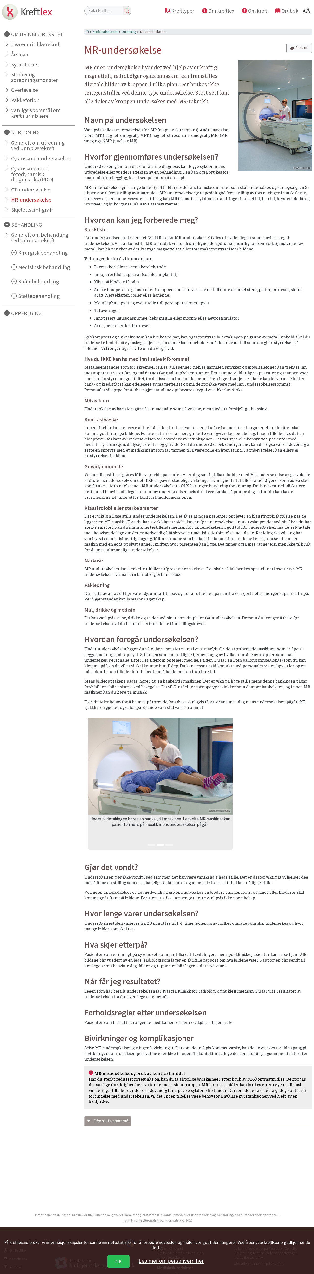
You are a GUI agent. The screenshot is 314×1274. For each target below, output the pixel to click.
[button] (95, 784)
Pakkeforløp (25, 100)
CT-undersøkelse (30, 189)
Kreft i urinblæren (105, 31)
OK (118, 1261)
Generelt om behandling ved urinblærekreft (39, 237)
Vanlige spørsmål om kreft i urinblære (36, 113)
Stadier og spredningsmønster (34, 77)
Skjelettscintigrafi (32, 209)
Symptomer (25, 64)
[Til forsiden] (38, 12)
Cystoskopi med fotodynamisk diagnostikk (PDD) (32, 174)
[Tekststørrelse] (307, 11)
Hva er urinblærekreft (36, 44)
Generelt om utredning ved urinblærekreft (38, 145)
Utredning (129, 31)
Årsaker (20, 54)
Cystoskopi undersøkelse (40, 158)
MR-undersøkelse (31, 199)
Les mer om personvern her (171, 1261)
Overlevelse (24, 90)
